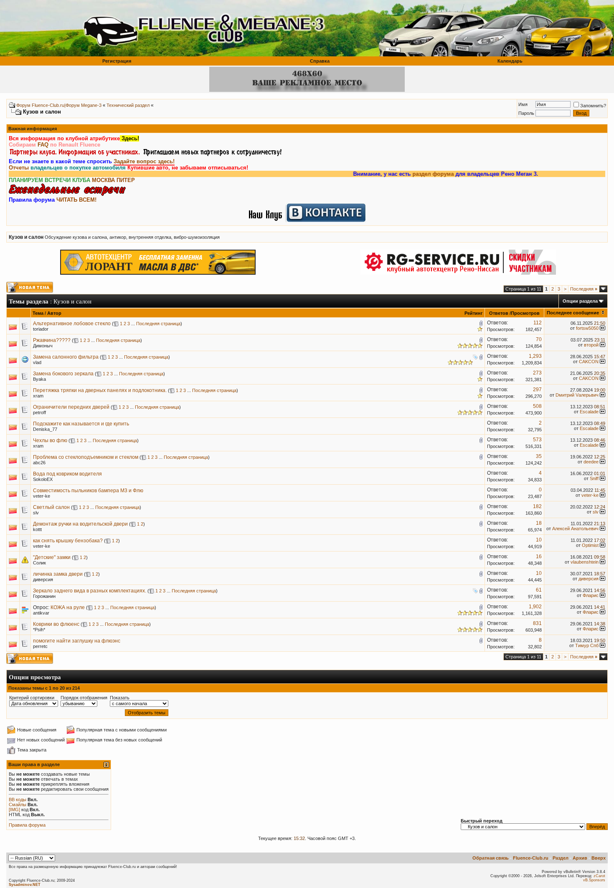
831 (537, 623)
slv (36, 512)
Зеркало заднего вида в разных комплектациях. (89, 591)
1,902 (535, 607)
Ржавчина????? (52, 340)
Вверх (598, 857)
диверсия (43, 579)
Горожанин (44, 596)
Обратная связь (490, 857)
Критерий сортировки (31, 697)
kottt (37, 529)
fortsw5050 (587, 328)
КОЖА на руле (68, 607)
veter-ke (41, 495)
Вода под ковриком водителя (67, 474)
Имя (523, 104)
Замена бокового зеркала (63, 374)
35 (539, 456)
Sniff (594, 478)
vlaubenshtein (585, 561)
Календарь (510, 60)
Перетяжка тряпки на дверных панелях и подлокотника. (100, 390)
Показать (119, 697)
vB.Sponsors (594, 880)
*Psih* (39, 629)
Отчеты (19, 167)
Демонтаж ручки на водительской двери (80, 524)
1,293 (535, 356)
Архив (580, 857)
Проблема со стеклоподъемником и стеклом (85, 457)
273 (537, 373)
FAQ (43, 145)
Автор (54, 313)
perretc (40, 646)
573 (537, 440)
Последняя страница (158, 323)
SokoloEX (43, 479)
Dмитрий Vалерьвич (577, 394)
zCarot (599, 876)
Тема (38, 313)
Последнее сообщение (573, 312)
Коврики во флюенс (56, 624)
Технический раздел (128, 105)
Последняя (583, 288)
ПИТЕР (126, 180)
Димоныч (43, 345)
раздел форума (415, 174)
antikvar (41, 612)
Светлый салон (51, 507)
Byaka (39, 379)
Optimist (590, 545)
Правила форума (27, 824)
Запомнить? (593, 105)
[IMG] (14, 809)
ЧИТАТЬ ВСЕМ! (76, 200)
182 (537, 506)
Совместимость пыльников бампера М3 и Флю (88, 490)
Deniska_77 (45, 429)
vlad (37, 362)
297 (537, 389)
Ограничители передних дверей (71, 407)
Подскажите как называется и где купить (81, 424)
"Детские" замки (52, 557)
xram (38, 395)
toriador (40, 328)
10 (539, 540)
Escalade (589, 411)
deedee (591, 461)
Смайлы (17, 804)
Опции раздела (580, 301)
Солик (39, 562)
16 (539, 556)
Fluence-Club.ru (530, 857)
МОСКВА (103, 180)
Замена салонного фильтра (66, 357)
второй (591, 344)
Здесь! (129, 138)
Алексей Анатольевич (575, 528)
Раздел (560, 857)
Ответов (498, 313)
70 (539, 339)
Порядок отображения (84, 697)
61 (539, 590)
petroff (39, 412)
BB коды (17, 799)
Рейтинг (473, 313)
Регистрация (116, 60)
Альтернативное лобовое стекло (72, 323)
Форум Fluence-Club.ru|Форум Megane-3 (58, 105)
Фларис (591, 595)
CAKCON (589, 361)
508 (537, 406)
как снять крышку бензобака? (68, 541)
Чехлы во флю (50, 440)
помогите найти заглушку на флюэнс (76, 641)
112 (537, 323)
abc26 (39, 462)
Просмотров (525, 313)
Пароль (526, 113)
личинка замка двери (58, 574)
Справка (320, 60)
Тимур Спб (587, 645)
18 (539, 523)
